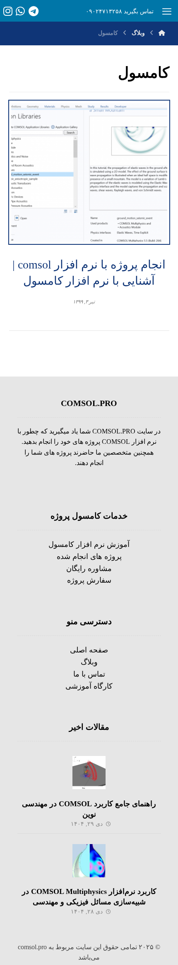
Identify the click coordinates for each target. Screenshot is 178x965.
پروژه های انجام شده (89, 556)
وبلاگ (89, 662)
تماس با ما (89, 674)
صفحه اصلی (89, 650)
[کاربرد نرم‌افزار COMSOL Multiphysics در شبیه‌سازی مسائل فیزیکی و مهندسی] (89, 860)
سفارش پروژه (89, 580)
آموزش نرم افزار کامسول (89, 544)
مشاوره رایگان (89, 568)
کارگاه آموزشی (89, 686)
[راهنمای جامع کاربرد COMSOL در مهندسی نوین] (89, 772)
